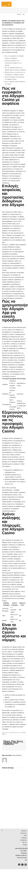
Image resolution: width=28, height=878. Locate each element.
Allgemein (18, 732)
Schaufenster (23, 840)
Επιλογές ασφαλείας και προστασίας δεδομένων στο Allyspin (13, 63)
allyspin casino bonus (8, 47)
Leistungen (24, 837)
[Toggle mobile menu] (26, 2)
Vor (24, 14)
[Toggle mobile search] (23, 2)
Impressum (24, 830)
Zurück (19, 14)
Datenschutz (24, 833)
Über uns (24, 842)
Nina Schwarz (6, 732)
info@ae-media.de (21, 855)
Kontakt (25, 844)
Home (25, 835)
